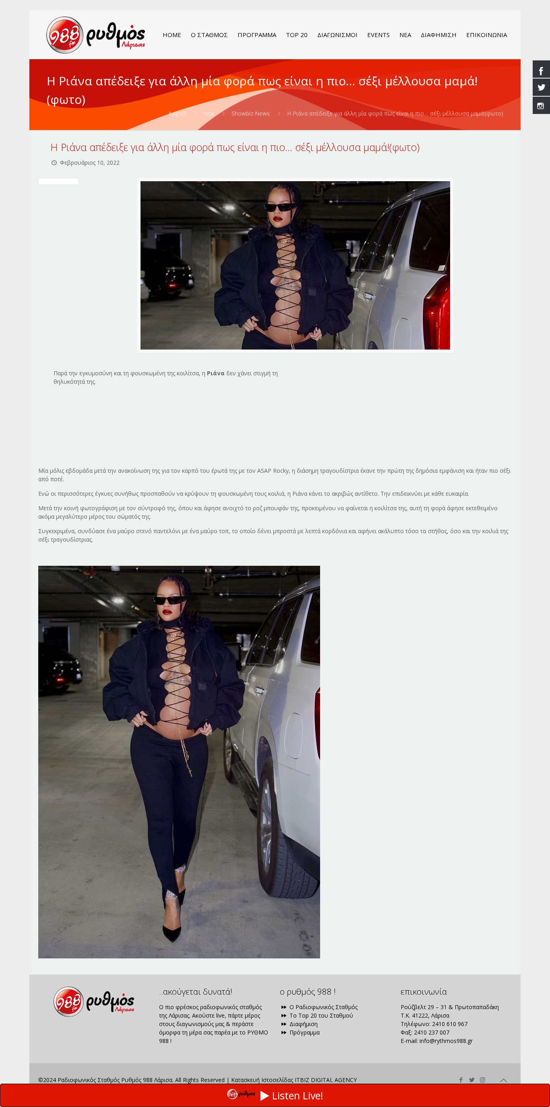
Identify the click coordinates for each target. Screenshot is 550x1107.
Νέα (208, 113)
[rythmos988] (95, 34)
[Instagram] (482, 1080)
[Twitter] (471, 1080)
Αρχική (177, 113)
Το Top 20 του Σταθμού (320, 1015)
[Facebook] (461, 1080)
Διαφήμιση (303, 1024)
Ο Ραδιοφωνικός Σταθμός (323, 1007)
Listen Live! (297, 1095)
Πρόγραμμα (304, 1032)
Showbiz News (251, 113)
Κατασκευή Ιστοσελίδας (262, 1080)
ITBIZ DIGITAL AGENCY (326, 1080)
